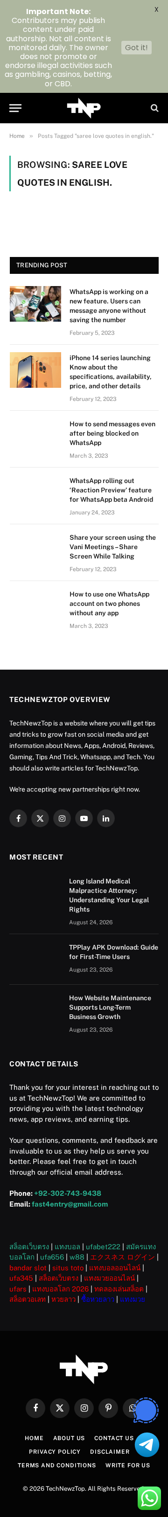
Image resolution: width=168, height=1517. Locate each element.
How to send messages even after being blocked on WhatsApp (112, 433)
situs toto (68, 1268)
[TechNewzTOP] (84, 108)
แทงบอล (67, 1247)
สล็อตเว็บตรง (29, 1247)
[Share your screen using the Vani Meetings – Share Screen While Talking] (35, 549)
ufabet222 (103, 1247)
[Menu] (15, 108)
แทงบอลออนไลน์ (114, 1268)
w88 (77, 1257)
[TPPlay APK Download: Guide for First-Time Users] (35, 959)
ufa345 (21, 1278)
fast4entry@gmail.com (70, 1204)
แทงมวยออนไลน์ (109, 1278)
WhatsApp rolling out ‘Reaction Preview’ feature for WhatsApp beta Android (111, 490)
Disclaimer (109, 1452)
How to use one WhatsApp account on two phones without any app (109, 603)
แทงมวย (132, 1299)
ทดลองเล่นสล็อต (119, 1289)
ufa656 (52, 1257)
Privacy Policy (55, 1452)
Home (34, 1438)
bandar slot (28, 1268)
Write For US (127, 1465)
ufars (18, 1289)
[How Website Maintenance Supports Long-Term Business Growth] (35, 1010)
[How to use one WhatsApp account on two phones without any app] (35, 606)
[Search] (154, 108)
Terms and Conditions (57, 1465)
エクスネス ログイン (122, 1257)
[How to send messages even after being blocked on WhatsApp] (35, 436)
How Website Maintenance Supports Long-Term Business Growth (110, 1007)
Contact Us (113, 1438)
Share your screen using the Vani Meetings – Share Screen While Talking (113, 547)
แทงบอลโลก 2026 (60, 1289)
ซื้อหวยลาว (97, 1299)
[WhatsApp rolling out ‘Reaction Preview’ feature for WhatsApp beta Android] (35, 493)
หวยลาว (63, 1299)
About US (69, 1438)
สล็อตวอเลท (27, 1299)
